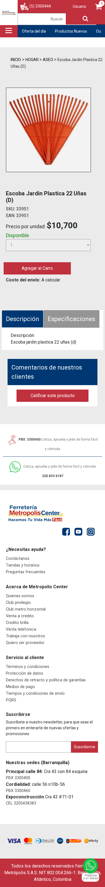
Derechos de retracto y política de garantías (46, 680)
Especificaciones (71, 318)
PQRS (11, 700)
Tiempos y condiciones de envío (35, 693)
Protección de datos (24, 673)
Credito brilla (17, 622)
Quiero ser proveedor (25, 642)
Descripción (22, 318)
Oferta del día (34, 31)
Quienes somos (20, 596)
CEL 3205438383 (21, 803)
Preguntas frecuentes (25, 572)
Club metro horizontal (26, 609)
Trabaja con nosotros (25, 636)
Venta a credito (20, 616)
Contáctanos (17, 558)
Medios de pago (20, 686)
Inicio (16, 59)
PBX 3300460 (18, 790)
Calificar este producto (53, 395)
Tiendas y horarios (22, 565)
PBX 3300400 (18, 778)
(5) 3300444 (40, 6)
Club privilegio (18, 602)
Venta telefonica (21, 629)
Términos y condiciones (27, 666)
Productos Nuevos (71, 31)
